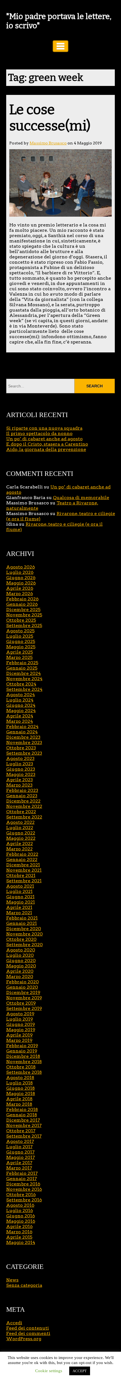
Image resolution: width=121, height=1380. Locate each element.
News (12, 1280)
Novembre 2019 (24, 997)
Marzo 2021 (19, 912)
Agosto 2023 (20, 758)
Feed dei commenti (28, 1333)
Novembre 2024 (24, 678)
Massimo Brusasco (48, 143)
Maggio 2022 (20, 838)
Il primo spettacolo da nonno (39, 433)
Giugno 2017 (20, 1152)
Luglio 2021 (19, 891)
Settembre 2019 (24, 1008)
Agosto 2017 (20, 1141)
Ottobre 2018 (21, 1067)
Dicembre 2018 (23, 1056)
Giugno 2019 (20, 1024)
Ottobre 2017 (20, 1130)
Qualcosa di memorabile (81, 497)
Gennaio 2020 (22, 987)
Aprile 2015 (19, 1237)
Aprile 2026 (19, 588)
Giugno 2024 (20, 705)
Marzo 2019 (19, 1040)
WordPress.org (23, 1338)
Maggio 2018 (20, 1093)
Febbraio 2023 (22, 790)
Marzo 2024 (19, 721)
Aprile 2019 (19, 1035)
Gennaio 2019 (21, 1051)
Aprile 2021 (19, 907)
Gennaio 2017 (21, 1178)
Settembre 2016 (24, 1200)
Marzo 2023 (19, 785)
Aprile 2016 (19, 1226)
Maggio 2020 (21, 966)
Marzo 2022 (19, 849)
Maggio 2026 (21, 583)
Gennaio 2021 (21, 923)
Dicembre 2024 (23, 673)
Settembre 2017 (24, 1136)
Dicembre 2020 (23, 928)
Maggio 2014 (20, 1242)
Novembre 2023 (24, 742)
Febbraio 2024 (22, 726)
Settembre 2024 (24, 689)
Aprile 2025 (19, 652)
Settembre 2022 (24, 817)
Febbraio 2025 (22, 662)
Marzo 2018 (19, 1104)
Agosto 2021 (20, 886)
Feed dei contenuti (27, 1328)
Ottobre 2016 (21, 1194)
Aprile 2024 (19, 716)
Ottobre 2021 (20, 875)
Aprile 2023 (19, 779)
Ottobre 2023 (21, 747)
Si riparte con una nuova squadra (44, 428)
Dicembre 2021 (23, 864)
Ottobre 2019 (21, 1003)
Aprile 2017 (19, 1162)
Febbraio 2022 (22, 854)
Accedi (14, 1322)
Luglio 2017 (19, 1146)
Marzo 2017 (19, 1168)
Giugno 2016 (20, 1215)
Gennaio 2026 (22, 604)
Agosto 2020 (20, 950)
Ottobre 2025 (21, 620)
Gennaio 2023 (21, 795)
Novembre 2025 (24, 615)
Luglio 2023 (19, 763)
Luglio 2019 (19, 1019)
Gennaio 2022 (21, 859)
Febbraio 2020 (22, 981)
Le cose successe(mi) (50, 118)
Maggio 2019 (20, 1029)
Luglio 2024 (19, 700)
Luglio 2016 (19, 1210)
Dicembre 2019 (23, 992)
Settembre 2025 (24, 625)
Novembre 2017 (24, 1125)
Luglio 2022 (19, 827)
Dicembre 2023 (23, 737)
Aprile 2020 (19, 971)
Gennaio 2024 (22, 732)
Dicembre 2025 (23, 609)
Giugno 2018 (20, 1088)
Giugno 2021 (20, 896)
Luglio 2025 (19, 636)
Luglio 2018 (19, 1083)
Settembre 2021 (24, 880)
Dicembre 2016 (23, 1184)
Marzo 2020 (19, 976)
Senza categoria (24, 1285)
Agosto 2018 (20, 1077)
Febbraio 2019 (22, 1045)
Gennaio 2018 (21, 1114)
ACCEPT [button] (80, 1371)
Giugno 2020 (21, 960)
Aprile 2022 (19, 843)
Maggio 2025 (20, 646)
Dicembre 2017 (23, 1120)
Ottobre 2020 (21, 939)
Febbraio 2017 (22, 1173)
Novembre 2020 (24, 934)
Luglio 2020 (20, 955)
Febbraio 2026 (22, 599)
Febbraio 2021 (22, 918)
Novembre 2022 (24, 806)
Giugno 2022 (20, 833)
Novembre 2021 (24, 870)
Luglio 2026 (19, 572)
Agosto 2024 (20, 694)
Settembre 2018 (24, 1072)
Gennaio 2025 (21, 668)
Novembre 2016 (24, 1189)
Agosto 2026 (20, 567)
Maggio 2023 (20, 774)
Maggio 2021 (20, 902)
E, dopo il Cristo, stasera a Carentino (47, 444)
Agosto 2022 (20, 822)
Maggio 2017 (20, 1157)
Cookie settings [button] (48, 1371)
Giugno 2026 (20, 577)
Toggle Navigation (60, 46)
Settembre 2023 (24, 753)
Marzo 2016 (19, 1231)
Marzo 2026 (19, 593)
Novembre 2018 (24, 1061)
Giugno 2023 (20, 769)
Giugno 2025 (20, 641)
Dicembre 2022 (23, 801)
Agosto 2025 (20, 630)
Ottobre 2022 (21, 811)
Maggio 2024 (21, 710)
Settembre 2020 (24, 944)
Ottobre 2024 (21, 684)
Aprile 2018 (19, 1098)
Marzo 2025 (19, 657)
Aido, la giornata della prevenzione (46, 449)
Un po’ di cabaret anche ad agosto (44, 438)
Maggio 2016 (20, 1221)
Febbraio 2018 (22, 1109)
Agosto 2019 (20, 1013)
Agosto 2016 (20, 1205)
